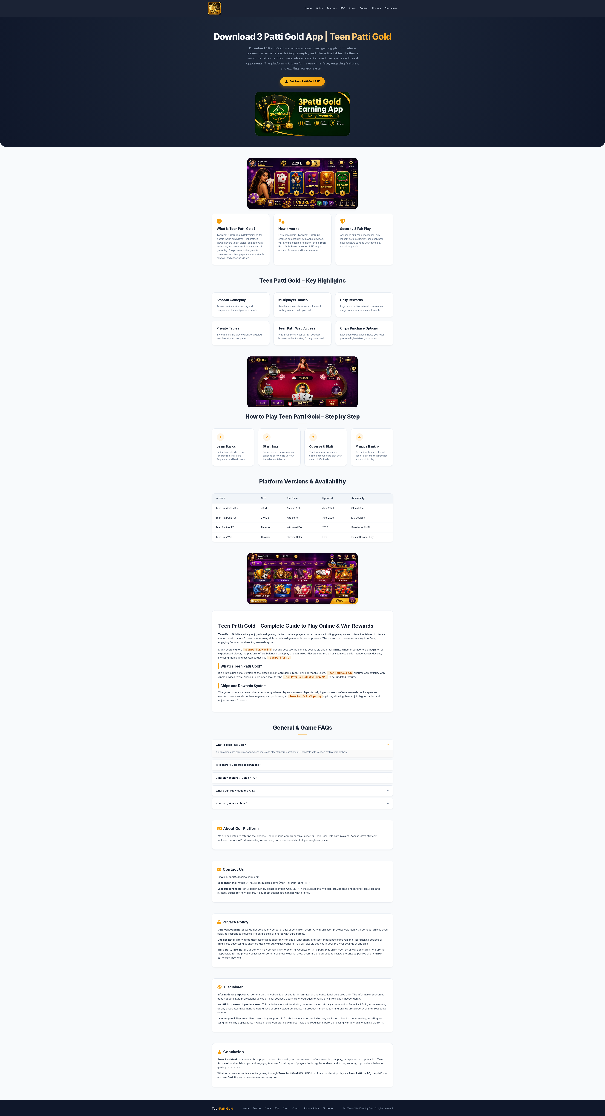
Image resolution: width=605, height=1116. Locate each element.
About (352, 8)
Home (308, 8)
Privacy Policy (311, 1108)
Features (332, 8)
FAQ (342, 8)
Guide (319, 8)
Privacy (376, 8)
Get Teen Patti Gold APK (304, 81)
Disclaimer (391, 8)
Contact (364, 8)
